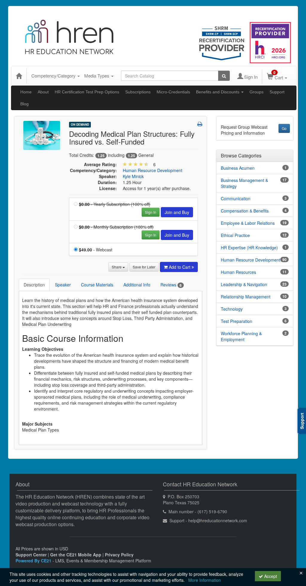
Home (26, 91)
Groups (257, 91)
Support (277, 91)
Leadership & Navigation (244, 284)
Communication (235, 198)
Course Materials (97, 285)
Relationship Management (245, 297)
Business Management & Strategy (244, 183)
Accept (270, 576)
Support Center (31, 555)
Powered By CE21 (34, 561)
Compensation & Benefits (245, 211)
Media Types (97, 75)
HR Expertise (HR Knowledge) (249, 248)
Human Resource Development (152, 170)
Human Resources (238, 272)
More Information (204, 580)
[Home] (18, 75)
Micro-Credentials (173, 91)
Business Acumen (238, 168)
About (43, 91)
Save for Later (144, 266)
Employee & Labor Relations (248, 223)
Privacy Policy (119, 555)
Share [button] (117, 266)
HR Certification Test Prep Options (87, 91)
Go (284, 128)
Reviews (171, 285)
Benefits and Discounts (218, 91)
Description (34, 285)
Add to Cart (180, 267)
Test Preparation (236, 321)
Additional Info (136, 285)
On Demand (80, 124)
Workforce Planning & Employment (241, 336)
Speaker (63, 285)
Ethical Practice (235, 235)
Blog (24, 103)
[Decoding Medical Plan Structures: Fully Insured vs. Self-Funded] (41, 135)
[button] (199, 124)
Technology (232, 309)
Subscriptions (138, 91)
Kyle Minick (133, 176)
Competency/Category (54, 75)
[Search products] (224, 76)
